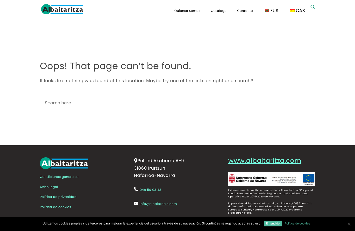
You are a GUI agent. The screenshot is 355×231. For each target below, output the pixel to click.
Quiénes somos (187, 10)
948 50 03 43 (150, 190)
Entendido (273, 223)
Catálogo (219, 10)
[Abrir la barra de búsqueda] (312, 7)
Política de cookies (55, 207)
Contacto (245, 10)
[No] (349, 224)
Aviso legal (49, 187)
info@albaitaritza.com (158, 204)
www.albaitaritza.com (264, 161)
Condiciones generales (59, 176)
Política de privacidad (58, 197)
